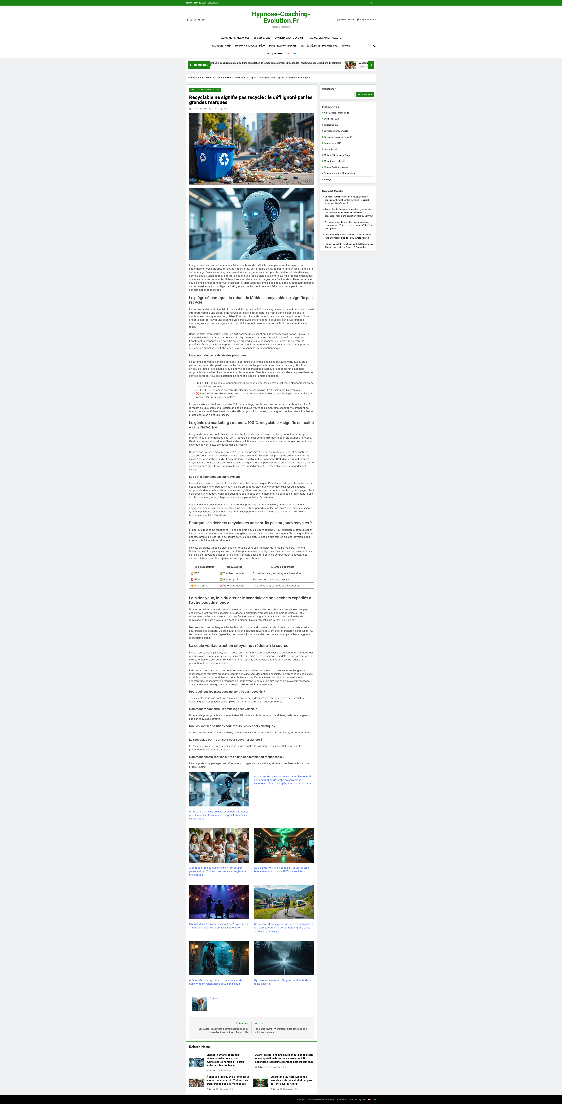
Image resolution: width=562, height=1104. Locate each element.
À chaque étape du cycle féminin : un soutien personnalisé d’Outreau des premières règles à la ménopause (303, 63)
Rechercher (329, 88)
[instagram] (191, 20)
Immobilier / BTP (221, 45)
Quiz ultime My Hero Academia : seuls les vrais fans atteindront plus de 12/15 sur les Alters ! (291, 1080)
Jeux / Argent (274, 53)
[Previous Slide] (369, 2)
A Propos (301, 1099)
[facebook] (187, 20)
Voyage (346, 45)
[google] (199, 20)
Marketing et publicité (334, 161)
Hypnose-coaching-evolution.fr (281, 17)
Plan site (341, 1099)
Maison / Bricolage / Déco (250, 45)
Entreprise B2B (331, 125)
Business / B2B (262, 38)
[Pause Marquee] (371, 65)
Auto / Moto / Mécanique (235, 38)
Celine (195, 108)
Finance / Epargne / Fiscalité (324, 38)
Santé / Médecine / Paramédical (319, 45)
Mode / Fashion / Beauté (282, 45)
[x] (195, 20)
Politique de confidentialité (321, 1099)
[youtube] (203, 20)
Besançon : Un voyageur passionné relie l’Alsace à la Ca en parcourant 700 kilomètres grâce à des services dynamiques (283, 928)
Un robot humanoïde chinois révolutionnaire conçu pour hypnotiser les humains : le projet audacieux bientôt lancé (322, 3)
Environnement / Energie (289, 38)
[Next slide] (374, 2)
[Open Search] (369, 45)
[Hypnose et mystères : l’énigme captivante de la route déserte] (284, 958)
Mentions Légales (357, 1099)
